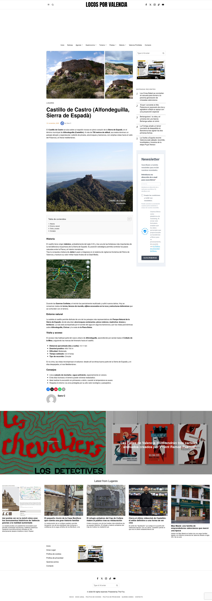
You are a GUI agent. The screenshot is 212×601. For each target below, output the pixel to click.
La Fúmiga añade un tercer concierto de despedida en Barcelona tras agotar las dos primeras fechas (151, 129)
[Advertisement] (106, 25)
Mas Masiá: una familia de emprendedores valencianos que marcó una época (190, 528)
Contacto (49, 565)
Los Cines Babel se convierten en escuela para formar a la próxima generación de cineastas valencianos (152, 96)
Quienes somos (52, 562)
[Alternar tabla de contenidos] (128, 219)
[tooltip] (146, 4)
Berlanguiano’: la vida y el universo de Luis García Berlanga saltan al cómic (150, 118)
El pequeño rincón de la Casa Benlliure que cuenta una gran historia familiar (62, 519)
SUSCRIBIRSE (150, 258)
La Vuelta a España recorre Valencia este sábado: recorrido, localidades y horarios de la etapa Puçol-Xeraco (152, 141)
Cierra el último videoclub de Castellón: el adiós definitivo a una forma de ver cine (147, 520)
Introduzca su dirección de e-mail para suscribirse (149, 177)
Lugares (50, 103)
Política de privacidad (54, 558)
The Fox (121, 591)
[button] (163, 53)
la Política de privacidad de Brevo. (155, 248)
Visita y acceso (54, 228)
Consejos (53, 231)
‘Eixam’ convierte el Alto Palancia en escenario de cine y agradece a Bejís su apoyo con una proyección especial (152, 108)
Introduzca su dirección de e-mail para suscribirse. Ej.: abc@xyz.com (150, 189)
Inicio (48, 546)
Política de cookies (53, 554)
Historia (52, 224)
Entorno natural (55, 226)
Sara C (69, 123)
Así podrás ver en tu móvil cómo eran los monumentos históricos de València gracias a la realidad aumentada (21, 520)
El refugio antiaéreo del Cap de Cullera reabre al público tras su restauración (105, 519)
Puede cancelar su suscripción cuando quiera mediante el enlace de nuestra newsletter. (150, 206)
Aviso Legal (51, 550)
